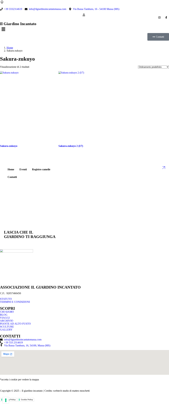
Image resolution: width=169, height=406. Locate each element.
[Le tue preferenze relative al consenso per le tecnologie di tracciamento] (6, 400)
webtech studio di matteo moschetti (71, 390)
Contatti (12, 177)
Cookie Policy (27, 399)
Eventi (23, 169)
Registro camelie (41, 169)
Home (10, 47)
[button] (84, 29)
